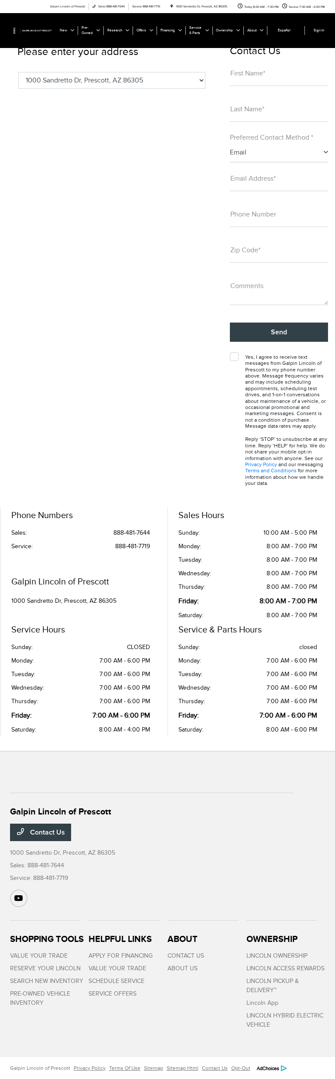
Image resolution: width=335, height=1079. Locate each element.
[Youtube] (18, 898)
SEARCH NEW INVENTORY (46, 981)
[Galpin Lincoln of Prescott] (33, 30)
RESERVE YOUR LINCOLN (45, 968)
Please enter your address (77, 51)
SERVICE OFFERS (113, 993)
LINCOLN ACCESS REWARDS (285, 968)
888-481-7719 (132, 546)
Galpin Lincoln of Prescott (40, 1068)
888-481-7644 (131, 532)
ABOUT (183, 939)
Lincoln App (262, 1003)
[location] (172, 6)
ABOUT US (183, 968)
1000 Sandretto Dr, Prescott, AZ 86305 (63, 601)
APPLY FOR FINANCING (121, 955)
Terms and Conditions (271, 470)
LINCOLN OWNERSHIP (277, 955)
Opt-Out (240, 1068)
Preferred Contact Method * (271, 137)
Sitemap (153, 1068)
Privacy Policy (261, 464)
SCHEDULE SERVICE (116, 981)
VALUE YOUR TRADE (39, 955)
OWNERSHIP (271, 939)
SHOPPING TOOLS (47, 939)
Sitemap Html (182, 1068)
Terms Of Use (124, 1068)
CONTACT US (186, 955)
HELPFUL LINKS (120, 939)
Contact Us (46, 832)
